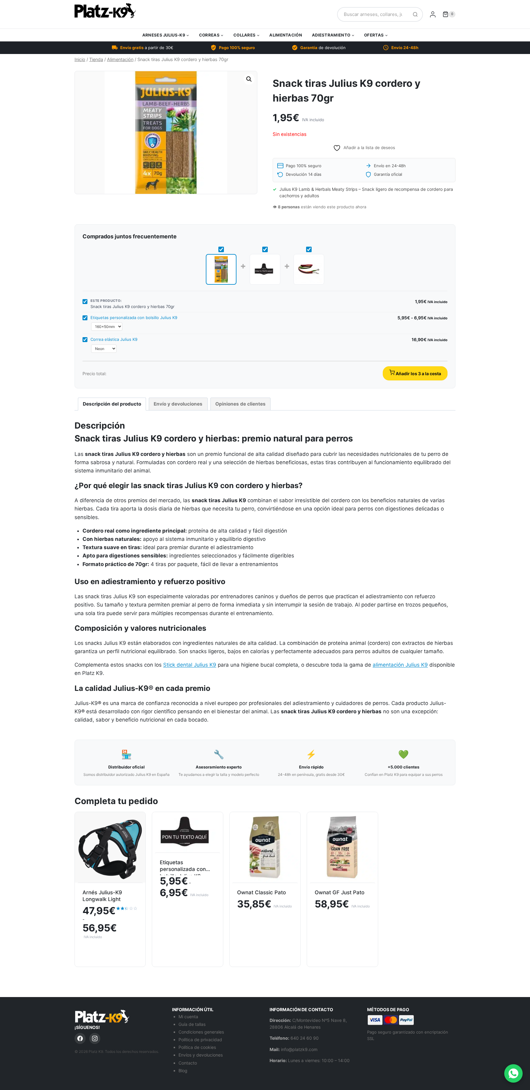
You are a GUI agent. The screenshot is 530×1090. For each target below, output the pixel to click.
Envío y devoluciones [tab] (178, 404)
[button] (249, 79)
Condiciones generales (201, 1031)
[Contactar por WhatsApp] (513, 1073)
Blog (183, 1070)
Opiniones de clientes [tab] (240, 404)
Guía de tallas (192, 1024)
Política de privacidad (200, 1039)
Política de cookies (197, 1047)
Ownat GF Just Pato (339, 892)
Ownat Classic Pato (261, 892)
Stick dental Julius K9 (189, 665)
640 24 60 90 (304, 1038)
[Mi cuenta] (432, 14)
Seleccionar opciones (110, 951)
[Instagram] (94, 1038)
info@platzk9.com (299, 1049)
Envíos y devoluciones (201, 1054)
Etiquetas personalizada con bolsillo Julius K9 (133, 317)
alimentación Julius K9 (400, 665)
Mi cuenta (188, 1016)
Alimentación (285, 35)
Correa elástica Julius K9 (113, 339)
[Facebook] (80, 1038)
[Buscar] (415, 14)
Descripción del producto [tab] (112, 404)
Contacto (188, 1062)
